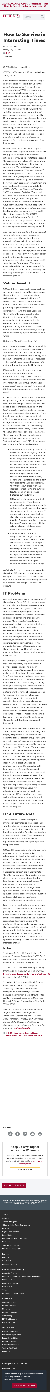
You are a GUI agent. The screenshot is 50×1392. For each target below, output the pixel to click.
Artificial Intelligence (10, 1222)
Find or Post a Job (8, 1322)
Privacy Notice (8, 1369)
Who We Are (8, 1328)
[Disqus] (25, 1072)
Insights (6, 1254)
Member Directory (8, 1306)
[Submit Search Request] (42, 17)
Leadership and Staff (10, 1338)
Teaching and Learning (10, 1245)
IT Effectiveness (17, 1033)
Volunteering (7, 1316)
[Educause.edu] (14, 1185)
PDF (8, 53)
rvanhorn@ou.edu (21, 1028)
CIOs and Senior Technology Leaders (16, 1225)
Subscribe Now (25, 1170)
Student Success (8, 1242)
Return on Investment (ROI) (30, 1035)
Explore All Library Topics (11, 1248)
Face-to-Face (7, 1286)
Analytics (5, 1218)
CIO (7, 1033)
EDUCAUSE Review (9, 1264)
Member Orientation (9, 1341)
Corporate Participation (10, 1345)
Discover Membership (10, 1331)
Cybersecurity (7, 1228)
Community (7, 1298)
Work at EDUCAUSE (9, 1348)
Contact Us (6, 1351)
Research (5, 1257)
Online (4, 1290)
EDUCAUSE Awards (9, 1319)
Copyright (6, 1363)
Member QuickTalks (9, 1312)
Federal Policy (7, 1235)
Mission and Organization (11, 1335)
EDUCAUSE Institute (9, 1280)
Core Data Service (9, 1261)
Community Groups (9, 1302)
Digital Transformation (10, 1232)
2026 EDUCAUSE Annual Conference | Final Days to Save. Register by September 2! (25, 5)
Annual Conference (9, 1273)
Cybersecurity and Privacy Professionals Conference (21, 1276)
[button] (15, 1387)
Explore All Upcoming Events (13, 1293)
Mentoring (6, 1309)
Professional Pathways (10, 1283)
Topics (5, 1215)
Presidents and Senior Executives (14, 1238)
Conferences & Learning (13, 1269)
